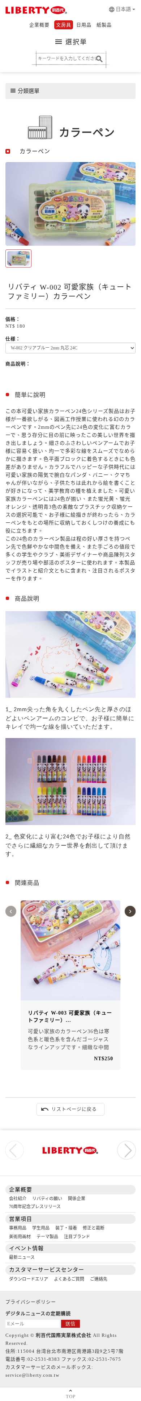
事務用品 (17, 1228)
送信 (70, 1323)
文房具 (63, 25)
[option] (70, 204)
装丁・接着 (66, 1228)
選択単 (70, 41)
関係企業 (76, 1198)
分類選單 (24, 90)
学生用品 (41, 1228)
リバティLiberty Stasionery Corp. (35, 11)
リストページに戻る (68, 1109)
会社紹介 (17, 1198)
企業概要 (39, 25)
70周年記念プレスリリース (35, 1206)
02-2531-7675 (105, 1359)
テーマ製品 (47, 1236)
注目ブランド (77, 1236)
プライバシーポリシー (30, 1302)
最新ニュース (22, 1257)
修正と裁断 (93, 1228)
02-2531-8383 (43, 1359)
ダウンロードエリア (28, 1279)
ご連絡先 (98, 1279)
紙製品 (104, 25)
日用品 (83, 25)
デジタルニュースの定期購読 (38, 1313)
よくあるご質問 (69, 1279)
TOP (71, 1396)
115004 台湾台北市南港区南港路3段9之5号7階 (70, 1351)
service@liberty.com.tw (32, 1375)
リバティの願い (47, 1198)
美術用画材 (20, 1236)
